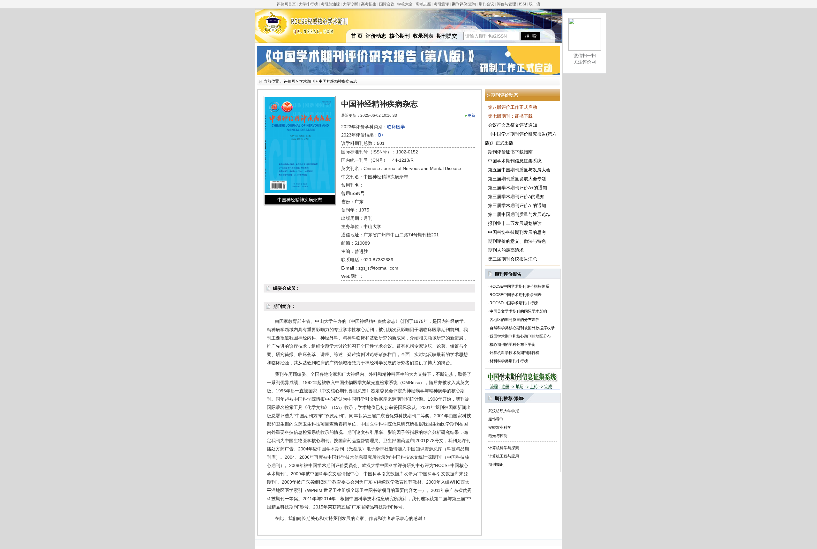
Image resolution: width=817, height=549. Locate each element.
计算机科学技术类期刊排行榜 (514, 353)
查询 (472, 4)
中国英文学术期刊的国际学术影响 (518, 311)
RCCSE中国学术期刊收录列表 (516, 295)
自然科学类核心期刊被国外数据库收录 (522, 328)
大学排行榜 (308, 4)
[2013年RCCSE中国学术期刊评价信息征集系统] (522, 388)
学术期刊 (307, 81)
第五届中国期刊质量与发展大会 (519, 169)
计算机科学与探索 (503, 448)
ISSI (522, 4)
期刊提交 (447, 36)
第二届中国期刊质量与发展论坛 (519, 214)
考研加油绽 (330, 4)
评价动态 (376, 36)
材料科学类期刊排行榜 (509, 361)
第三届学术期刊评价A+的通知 (517, 187)
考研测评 (441, 4)
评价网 (289, 81)
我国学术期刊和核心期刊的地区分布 (520, 336)
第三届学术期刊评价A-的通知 (517, 205)
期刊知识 (496, 464)
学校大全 (405, 4)
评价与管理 (506, 4)
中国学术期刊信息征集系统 (515, 160)
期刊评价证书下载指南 (510, 151)
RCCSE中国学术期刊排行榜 (514, 303)
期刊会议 (486, 4)
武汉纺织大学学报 (503, 411)
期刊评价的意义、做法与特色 (517, 241)
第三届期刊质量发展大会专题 (517, 178)
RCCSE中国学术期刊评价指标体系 (519, 286)
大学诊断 (350, 4)
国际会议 (386, 4)
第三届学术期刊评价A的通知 (516, 196)
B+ (381, 134)
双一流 (534, 4)
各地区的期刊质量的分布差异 (514, 319)
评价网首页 (286, 4)
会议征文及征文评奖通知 (512, 125)
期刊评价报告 (508, 274)
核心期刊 (399, 36)
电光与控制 (497, 436)
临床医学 (396, 126)
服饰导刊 (496, 419)
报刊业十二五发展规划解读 (515, 223)
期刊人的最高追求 (506, 250)
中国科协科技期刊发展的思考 (517, 232)
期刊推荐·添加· (510, 398)
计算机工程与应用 (503, 456)
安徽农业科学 (499, 427)
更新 (471, 115)
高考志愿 (423, 4)
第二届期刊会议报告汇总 (512, 259)
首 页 (357, 36)
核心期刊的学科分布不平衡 (513, 344)
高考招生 (368, 4)
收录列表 (423, 36)
